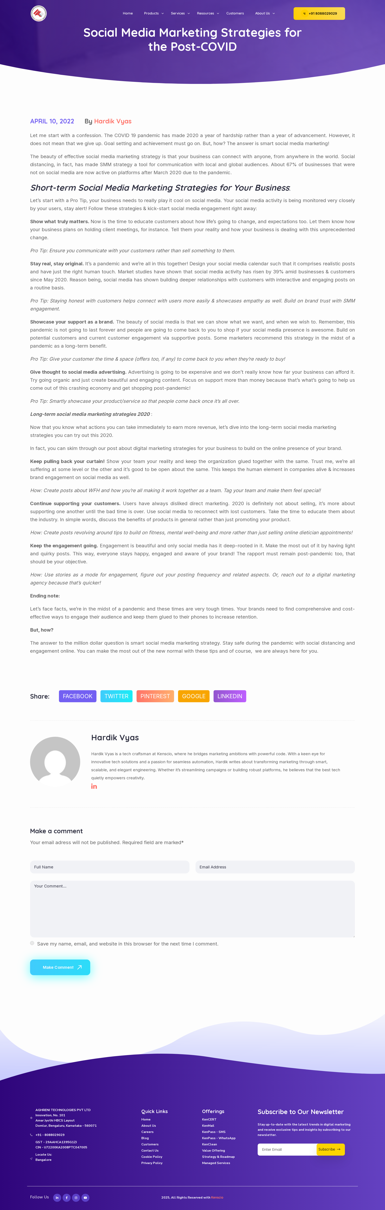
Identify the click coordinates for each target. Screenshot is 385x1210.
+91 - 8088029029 (50, 1135)
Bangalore (43, 1160)
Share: (40, 696)
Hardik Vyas (113, 121)
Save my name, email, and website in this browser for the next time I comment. (128, 944)
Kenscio (217, 1197)
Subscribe (328, 1149)
